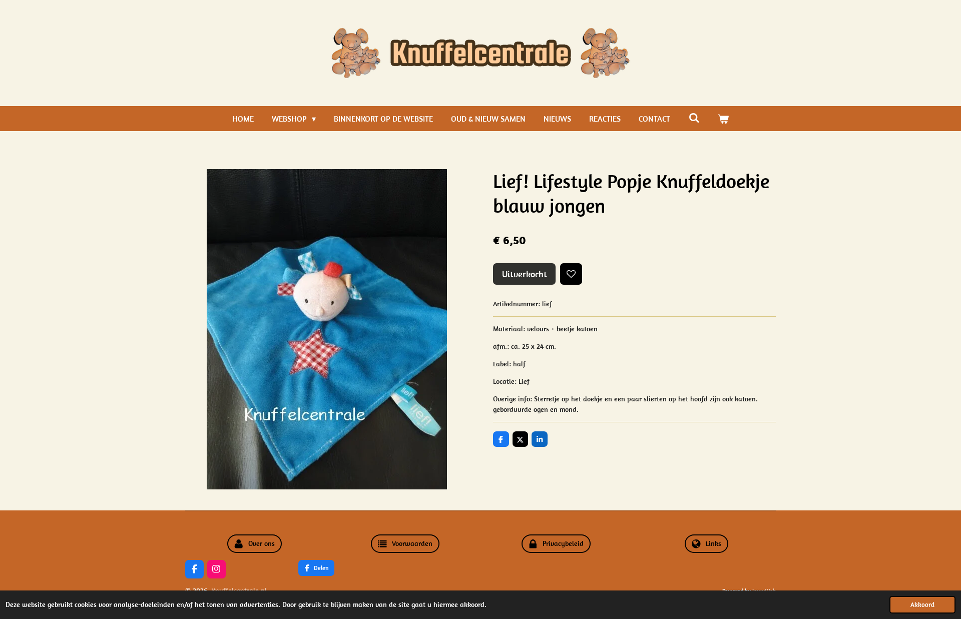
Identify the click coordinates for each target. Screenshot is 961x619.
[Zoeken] (694, 117)
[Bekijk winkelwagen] (723, 118)
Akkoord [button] (922, 604)
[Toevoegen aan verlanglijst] (571, 274)
